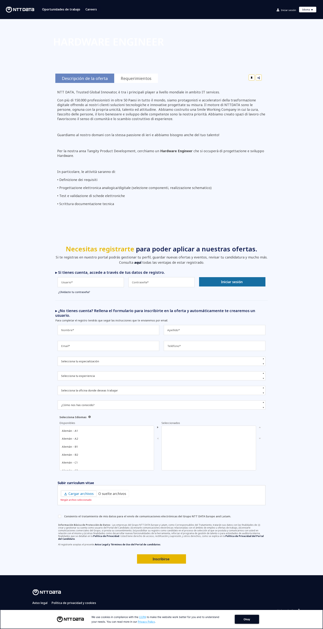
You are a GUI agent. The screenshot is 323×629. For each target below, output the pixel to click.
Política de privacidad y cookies (74, 603)
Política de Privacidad (106, 536)
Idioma (309, 10)
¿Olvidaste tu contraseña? (74, 292)
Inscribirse (161, 559)
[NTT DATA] (46, 592)
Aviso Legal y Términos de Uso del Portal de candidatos (127, 544)
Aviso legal (39, 603)
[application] (161, 619)
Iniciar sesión (288, 10)
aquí (137, 262)
